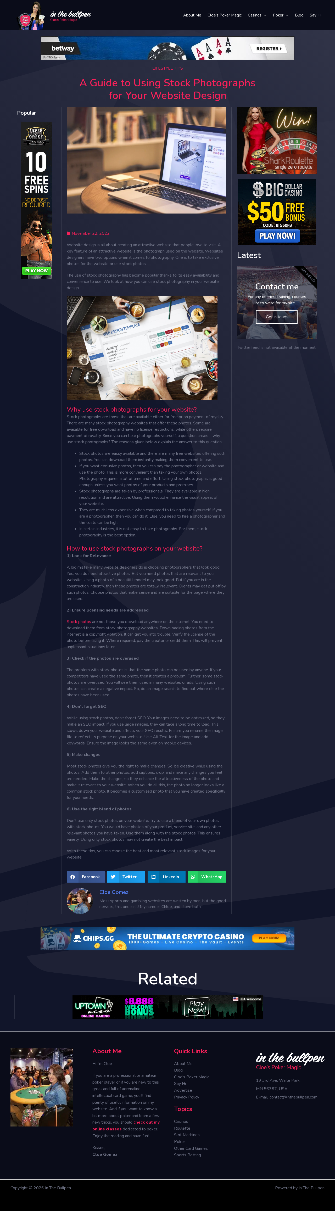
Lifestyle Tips (167, 68)
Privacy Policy (186, 1097)
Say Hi (180, 1083)
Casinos (181, 1121)
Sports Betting (187, 1155)
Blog (178, 1070)
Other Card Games (191, 1148)
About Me (183, 1064)
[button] (86, 877)
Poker (179, 1142)
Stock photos (79, 622)
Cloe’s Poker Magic (191, 1077)
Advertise (183, 1090)
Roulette (182, 1128)
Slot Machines (187, 1135)
